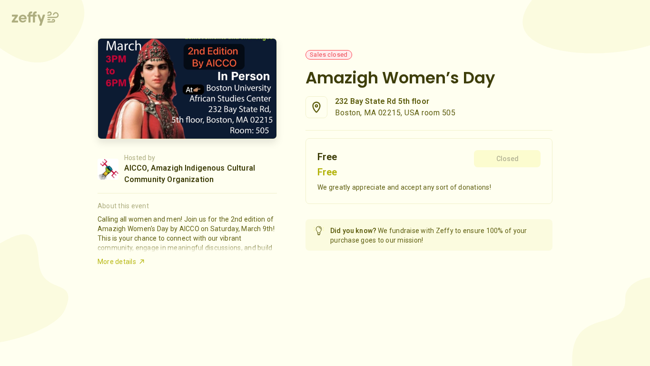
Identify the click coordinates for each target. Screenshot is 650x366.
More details (117, 261)
